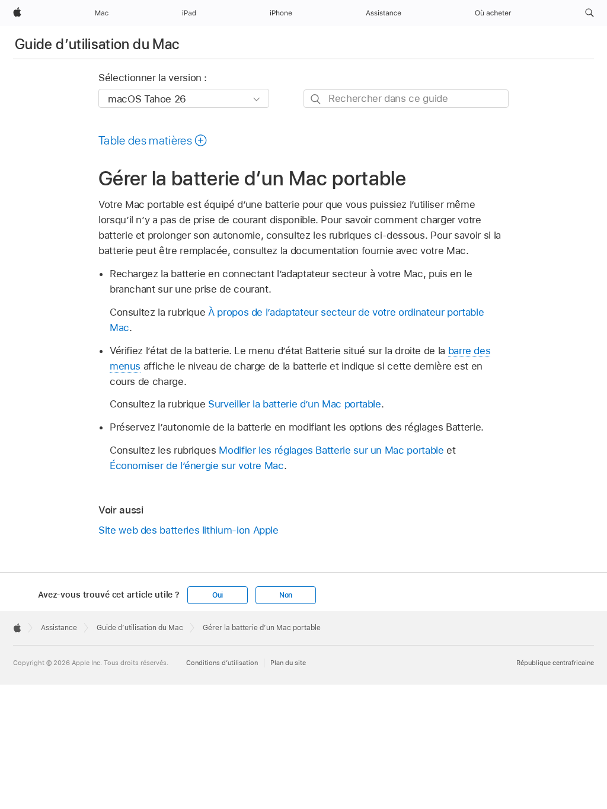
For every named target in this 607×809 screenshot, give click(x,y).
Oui (217, 595)
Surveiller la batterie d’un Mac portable (294, 404)
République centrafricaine (555, 663)
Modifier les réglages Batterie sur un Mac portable (331, 450)
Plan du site (288, 663)
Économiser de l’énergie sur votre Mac (197, 465)
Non (285, 595)
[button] (589, 13)
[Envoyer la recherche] (316, 99)
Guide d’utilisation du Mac (97, 44)
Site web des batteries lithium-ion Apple (188, 530)
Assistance (59, 628)
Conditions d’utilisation (222, 663)
